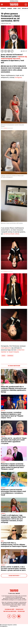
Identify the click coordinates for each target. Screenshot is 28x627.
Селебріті (3, 8)
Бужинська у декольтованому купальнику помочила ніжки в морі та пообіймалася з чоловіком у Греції (13, 492)
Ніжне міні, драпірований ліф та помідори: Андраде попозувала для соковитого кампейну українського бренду (13, 389)
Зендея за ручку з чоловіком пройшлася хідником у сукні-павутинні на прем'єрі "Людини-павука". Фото (12, 415)
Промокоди (21, 611)
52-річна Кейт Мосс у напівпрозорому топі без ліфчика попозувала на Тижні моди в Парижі (14, 544)
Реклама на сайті (9, 609)
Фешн (14, 8)
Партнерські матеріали (9, 611)
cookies (14, 625)
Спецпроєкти (19, 609)
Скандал (9, 8)
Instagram (18, 77)
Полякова (10, 355)
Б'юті (19, 8)
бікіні (3, 355)
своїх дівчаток (6, 348)
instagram (5, 128)
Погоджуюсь (3, 626)
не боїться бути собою (11, 234)
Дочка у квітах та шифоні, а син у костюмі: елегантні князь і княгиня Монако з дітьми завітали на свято (13, 568)
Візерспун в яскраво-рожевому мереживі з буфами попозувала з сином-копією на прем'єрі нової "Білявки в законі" (13, 466)
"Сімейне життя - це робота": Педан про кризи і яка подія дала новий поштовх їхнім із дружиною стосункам (14, 440)
